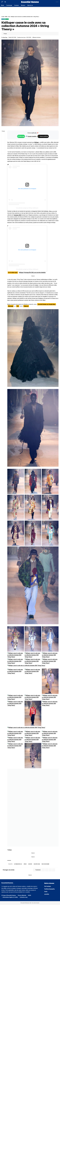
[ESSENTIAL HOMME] (30, 1)
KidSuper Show (37, 864)
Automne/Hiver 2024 (18, 864)
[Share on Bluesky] (3, 145)
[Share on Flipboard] (13, 33)
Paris (9, 16)
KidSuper (36, 142)
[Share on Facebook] (8, 33)
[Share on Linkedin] (15, 33)
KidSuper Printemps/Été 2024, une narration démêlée (32, 272)
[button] (2, 2)
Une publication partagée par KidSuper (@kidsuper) (27, 208)
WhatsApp (21, 136)
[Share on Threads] (3, 141)
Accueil (2, 16)
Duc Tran (5, 37)
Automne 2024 (17, 215)
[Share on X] (11, 33)
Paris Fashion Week (45, 864)
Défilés (6, 16)
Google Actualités (31, 136)
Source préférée (44, 136)
